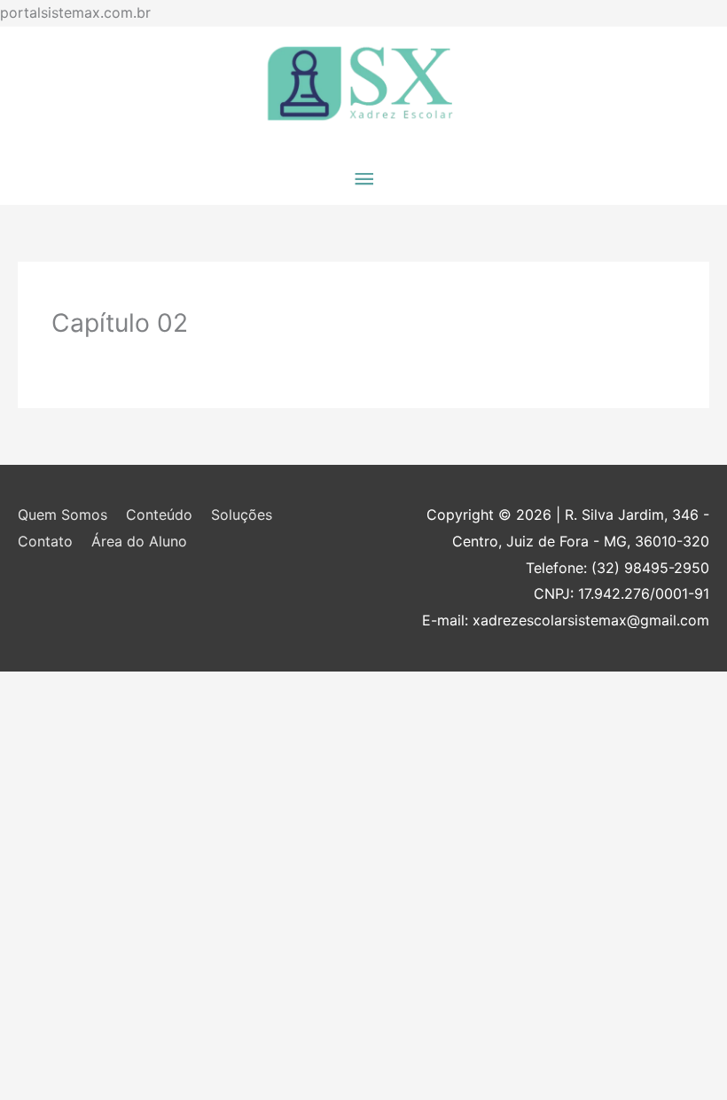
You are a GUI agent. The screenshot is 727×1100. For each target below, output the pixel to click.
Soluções (241, 514)
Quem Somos (62, 514)
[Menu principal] (363, 179)
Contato (45, 541)
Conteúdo (159, 514)
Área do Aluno (139, 541)
